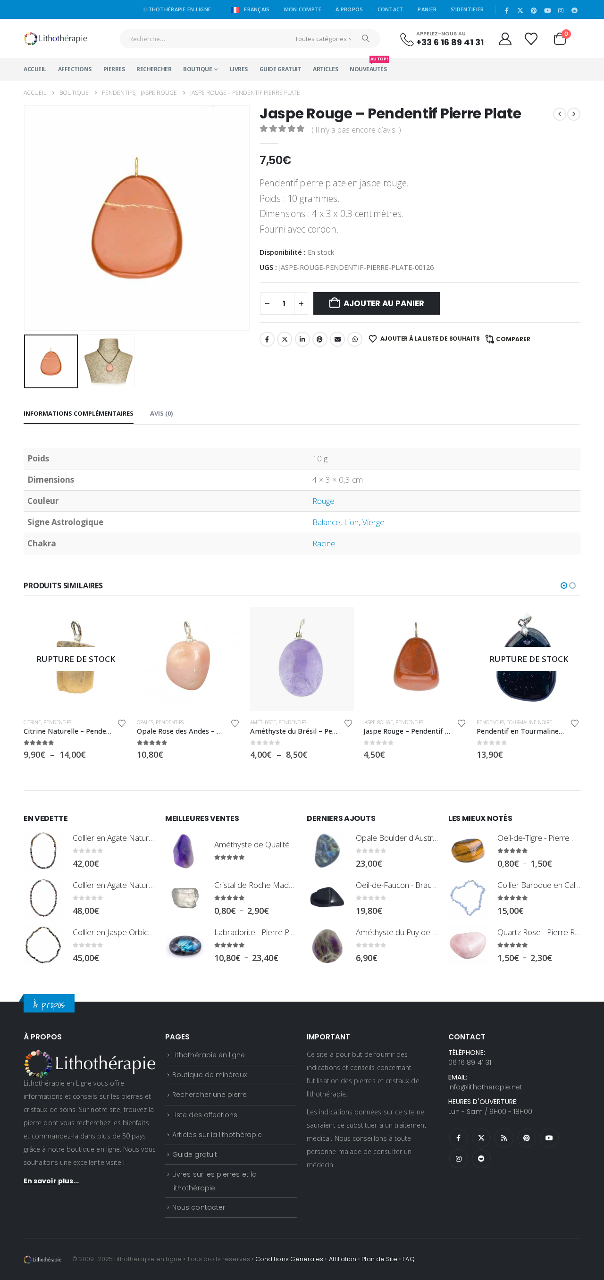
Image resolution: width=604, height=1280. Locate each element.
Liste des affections (204, 1115)
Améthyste (263, 722)
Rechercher (153, 69)
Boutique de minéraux (209, 1074)
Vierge (373, 522)
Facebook (267, 339)
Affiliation (343, 1259)
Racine (324, 543)
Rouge (323, 500)
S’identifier (467, 9)
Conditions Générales (289, 1259)
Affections (75, 69)
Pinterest (319, 339)
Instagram (458, 1158)
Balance (326, 522)
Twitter (284, 339)
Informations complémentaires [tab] (79, 413)
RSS (504, 1138)
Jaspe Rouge (378, 722)
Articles (325, 69)
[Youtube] (547, 10)
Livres (239, 69)
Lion (351, 522)
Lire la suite (564, 622)
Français (256, 9)
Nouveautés (368, 65)
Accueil (35, 69)
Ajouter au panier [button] (225, 622)
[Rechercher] (365, 38)
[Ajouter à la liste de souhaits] (121, 723)
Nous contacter (198, 1207)
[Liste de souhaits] (531, 38)
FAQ (408, 1259)
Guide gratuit (194, 1154)
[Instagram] (561, 10)
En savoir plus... (51, 1181)
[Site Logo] (55, 38)
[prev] (559, 114)
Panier (427, 9)
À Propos (349, 9)
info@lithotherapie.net (485, 1087)
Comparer (513, 339)
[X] (520, 10)
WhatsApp (354, 339)
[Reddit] (574, 10)
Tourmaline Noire (529, 722)
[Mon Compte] (504, 38)
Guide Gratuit (281, 69)
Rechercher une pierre (209, 1094)
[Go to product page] (189, 659)
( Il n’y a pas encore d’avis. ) (356, 130)
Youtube (549, 1138)
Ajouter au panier (384, 303)
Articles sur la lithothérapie (217, 1134)
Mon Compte (303, 9)
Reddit (481, 1158)
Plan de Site (379, 1259)
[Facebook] (507, 10)
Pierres (114, 69)
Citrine (32, 722)
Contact (391, 9)
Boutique (197, 69)
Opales (145, 722)
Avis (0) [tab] (161, 413)
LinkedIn (302, 339)
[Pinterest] (534, 10)
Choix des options (111, 622)
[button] (26, 218)
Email (337, 339)
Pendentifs (57, 722)
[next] (573, 114)
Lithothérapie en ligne (208, 1055)
